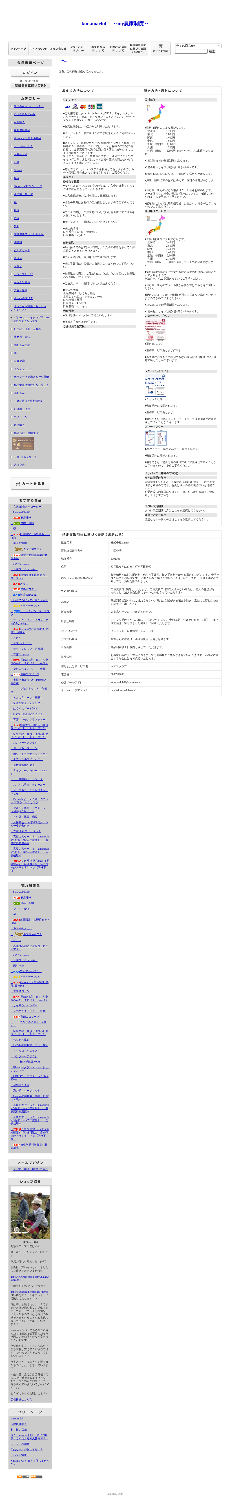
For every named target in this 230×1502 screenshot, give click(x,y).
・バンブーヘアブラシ (24, 742)
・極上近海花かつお (26, 1061)
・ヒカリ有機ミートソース (27, 779)
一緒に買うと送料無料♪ (28, 400)
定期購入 (19, 122)
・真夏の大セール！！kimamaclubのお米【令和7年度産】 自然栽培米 (30, 852)
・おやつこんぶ (20, 563)
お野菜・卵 (20, 154)
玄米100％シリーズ (25, 457)
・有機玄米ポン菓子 (23, 764)
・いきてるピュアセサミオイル (29, 600)
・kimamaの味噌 (20, 512)
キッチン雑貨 (22, 282)
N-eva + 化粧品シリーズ (28, 186)
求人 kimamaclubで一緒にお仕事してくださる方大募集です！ (29, 1437)
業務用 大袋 (22, 336)
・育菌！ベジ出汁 (21, 643)
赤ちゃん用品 (22, 345)
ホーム (63, 60)
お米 (16, 162)
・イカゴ (16, 940)
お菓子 (18, 266)
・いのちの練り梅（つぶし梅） (29, 1045)
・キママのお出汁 (21, 928)
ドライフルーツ (23, 274)
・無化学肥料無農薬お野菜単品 (29, 1146)
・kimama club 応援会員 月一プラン (29, 576)
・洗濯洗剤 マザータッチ (26, 831)
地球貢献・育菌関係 (26, 433)
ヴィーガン (20, 417)
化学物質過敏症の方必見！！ (31, 385)
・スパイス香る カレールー (28, 784)
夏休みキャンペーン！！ (29, 106)
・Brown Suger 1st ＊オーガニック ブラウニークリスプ (29, 800)
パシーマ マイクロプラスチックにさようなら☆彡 (30, 319)
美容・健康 (20, 290)
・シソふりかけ (20, 908)
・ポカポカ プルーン (24, 748)
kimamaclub (17, 1418)
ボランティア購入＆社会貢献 (31, 376)
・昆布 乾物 (22, 523)
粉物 (16, 210)
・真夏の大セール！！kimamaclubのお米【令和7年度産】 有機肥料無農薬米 (30, 840)
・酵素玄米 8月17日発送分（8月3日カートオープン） (29, 727)
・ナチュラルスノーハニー (27, 759)
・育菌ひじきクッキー (24, 569)
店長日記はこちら (21, 1399)
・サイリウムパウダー (24, 1005)
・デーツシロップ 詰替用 (27, 648)
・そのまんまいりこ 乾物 (28, 668)
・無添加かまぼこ (26, 594)
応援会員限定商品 (24, 114)
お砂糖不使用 (22, 409)
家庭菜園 (19, 360)
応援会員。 (20, 464)
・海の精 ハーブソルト (25, 1090)
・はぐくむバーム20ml (24, 708)
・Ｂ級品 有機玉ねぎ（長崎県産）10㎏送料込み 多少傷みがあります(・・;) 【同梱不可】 (30, 865)
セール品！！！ (23, 146)
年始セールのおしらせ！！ (27, 1449)
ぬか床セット (22, 250)
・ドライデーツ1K (25, 605)
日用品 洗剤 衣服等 (27, 329)
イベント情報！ (20, 1455)
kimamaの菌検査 (23, 298)
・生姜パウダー (24, 589)
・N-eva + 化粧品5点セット (27, 714)
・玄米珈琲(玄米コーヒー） (27, 506)
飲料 (16, 226)
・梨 (13, 528)
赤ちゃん (19, 393)
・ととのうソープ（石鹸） (27, 697)
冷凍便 (18, 258)
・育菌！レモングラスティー (28, 719)
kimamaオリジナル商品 (27, 138)
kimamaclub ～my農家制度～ (115, 23)
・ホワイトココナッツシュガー (29, 753)
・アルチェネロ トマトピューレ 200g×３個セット (29, 809)
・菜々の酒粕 (19, 543)
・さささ (16, 637)
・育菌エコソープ (25, 674)
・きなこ (19, 583)
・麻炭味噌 (21, 517)
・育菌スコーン (20, 654)
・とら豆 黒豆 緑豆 (24, 816)
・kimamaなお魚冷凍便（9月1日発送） (30, 630)
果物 (16, 178)
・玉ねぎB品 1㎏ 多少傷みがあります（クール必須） (29, 661)
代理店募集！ (19, 1424)
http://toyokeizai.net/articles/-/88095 (29, 1291)
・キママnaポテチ (26, 548)
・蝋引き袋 (17, 965)
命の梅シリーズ (23, 194)
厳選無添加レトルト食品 (29, 234)
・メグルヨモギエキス (24, 1050)
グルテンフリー (23, 369)
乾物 (16, 218)
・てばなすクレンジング (25, 703)
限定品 (18, 170)
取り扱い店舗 (19, 1429)
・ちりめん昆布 (20, 1039)
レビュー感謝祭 (20, 1444)
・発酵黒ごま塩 (20, 1085)
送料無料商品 (22, 130)
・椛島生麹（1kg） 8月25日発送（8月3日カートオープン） (29, 735)
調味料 (18, 242)
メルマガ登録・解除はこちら (30, 1169)
